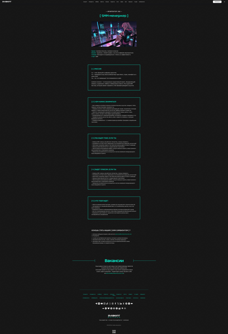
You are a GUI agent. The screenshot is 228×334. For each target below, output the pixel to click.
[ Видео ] (130, 294)
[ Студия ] (136, 294)
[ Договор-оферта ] (120, 297)
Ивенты (102, 1)
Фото (118, 1)
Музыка (107, 1)
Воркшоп (130, 1)
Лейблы (97, 1)
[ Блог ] (114, 295)
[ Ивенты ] (106, 294)
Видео (122, 1)
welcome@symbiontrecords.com (123, 234)
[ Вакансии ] (142, 297)
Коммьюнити (142, 1)
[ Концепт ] (85, 294)
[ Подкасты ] (118, 294)
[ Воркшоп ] (142, 294)
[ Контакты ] (135, 297)
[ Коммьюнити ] (86, 297)
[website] (96, 304)
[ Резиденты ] (93, 294)
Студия (135, 1)
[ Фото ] (125, 294)
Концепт (85, 1)
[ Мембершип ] (94, 297)
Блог (126, 1)
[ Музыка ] (112, 294)
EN (224, 1)
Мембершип (217, 1)
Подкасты (113, 1)
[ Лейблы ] (100, 294)
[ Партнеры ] (128, 297)
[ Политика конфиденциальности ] (107, 297)
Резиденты (91, 1)
